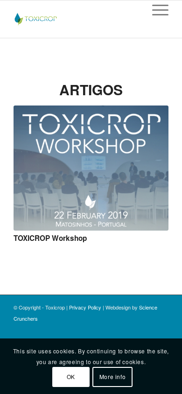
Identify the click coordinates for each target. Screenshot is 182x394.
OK (71, 376)
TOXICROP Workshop (50, 238)
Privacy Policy (85, 307)
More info (112, 376)
